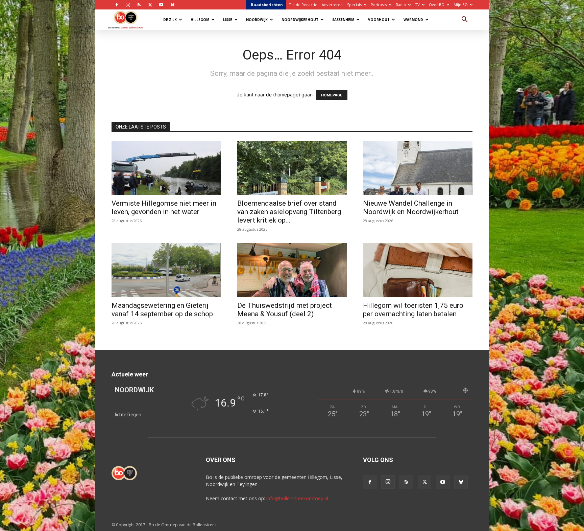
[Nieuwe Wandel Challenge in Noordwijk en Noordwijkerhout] (417, 168)
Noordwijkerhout (300, 19)
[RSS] (139, 4)
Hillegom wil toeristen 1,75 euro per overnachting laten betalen (413, 309)
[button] (464, 20)
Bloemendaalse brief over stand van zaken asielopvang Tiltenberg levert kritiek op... (289, 211)
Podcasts (379, 4)
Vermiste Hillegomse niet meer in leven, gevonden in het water (164, 207)
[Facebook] (117, 4)
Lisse (227, 19)
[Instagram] (128, 4)
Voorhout (379, 19)
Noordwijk (257, 19)
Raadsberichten (267, 4)
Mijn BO (461, 4)
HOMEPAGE (331, 95)
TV (417, 4)
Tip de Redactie (303, 4)
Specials (354, 4)
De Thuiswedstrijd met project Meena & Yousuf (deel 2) (284, 309)
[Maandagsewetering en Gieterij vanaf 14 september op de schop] (166, 270)
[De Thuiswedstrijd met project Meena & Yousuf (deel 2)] (292, 270)
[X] (150, 4)
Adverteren (332, 4)
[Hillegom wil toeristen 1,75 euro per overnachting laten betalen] (417, 270)
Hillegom (200, 19)
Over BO (436, 4)
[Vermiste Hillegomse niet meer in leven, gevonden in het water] (166, 168)
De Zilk (170, 19)
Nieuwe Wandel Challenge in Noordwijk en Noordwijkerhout (411, 207)
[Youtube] (161, 4)
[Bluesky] (172, 4)
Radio (401, 4)
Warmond (413, 19)
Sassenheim (343, 19)
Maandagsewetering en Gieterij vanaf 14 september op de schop (162, 309)
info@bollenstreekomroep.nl (297, 498)
